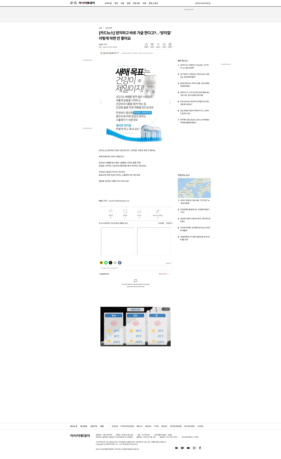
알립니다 (139, 426)
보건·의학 (108, 28)
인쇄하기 (170, 47)
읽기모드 (152, 47)
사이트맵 (200, 426)
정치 (116, 3)
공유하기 (146, 47)
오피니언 (108, 3)
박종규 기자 (103, 44)
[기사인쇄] (170, 44)
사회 (122, 3)
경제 (128, 3)
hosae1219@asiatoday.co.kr (119, 201)
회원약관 (164, 426)
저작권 (156, 426)
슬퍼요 (125, 211)
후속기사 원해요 (157, 211)
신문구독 (93, 426)
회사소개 (73, 426)
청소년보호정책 (189, 426)
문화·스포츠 (153, 3)
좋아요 (110, 211)
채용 (102, 426)
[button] (101, 103)
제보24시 (148, 426)
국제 (144, 3)
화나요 (139, 211)
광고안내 (83, 426)
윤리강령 (115, 426)
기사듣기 (164, 47)
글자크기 (158, 47)
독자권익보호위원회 (127, 426)
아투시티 (136, 3)
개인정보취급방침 (176, 426)
